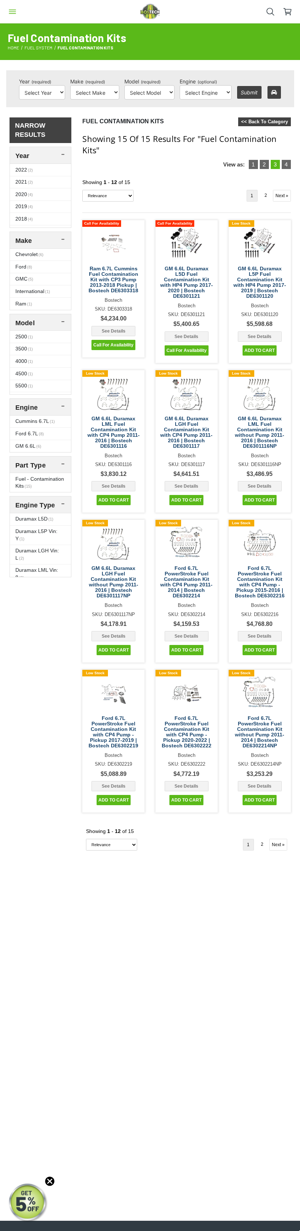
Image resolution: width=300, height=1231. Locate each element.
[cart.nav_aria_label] (291, 11)
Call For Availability (113, 345)
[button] (28, 1203)
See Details (113, 331)
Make (87, 81)
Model (142, 81)
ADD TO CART (259, 350)
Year (35, 81)
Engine (198, 81)
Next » (281, 195)
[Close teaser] (50, 1181)
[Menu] (12, 11)
